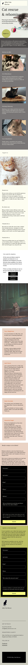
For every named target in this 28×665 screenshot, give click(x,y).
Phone (4, 489)
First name (5, 468)
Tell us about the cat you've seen (11, 578)
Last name (5, 475)
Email (4, 482)
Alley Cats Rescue (8, 3)
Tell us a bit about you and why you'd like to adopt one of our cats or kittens (13, 504)
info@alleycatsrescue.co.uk (9, 628)
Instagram (4, 645)
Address (5, 496)
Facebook (4, 643)
